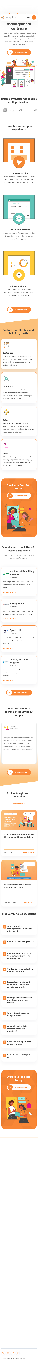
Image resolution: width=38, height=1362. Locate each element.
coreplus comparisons (9, 1198)
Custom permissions (8, 1335)
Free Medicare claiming (10, 1272)
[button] (34, 17)
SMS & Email (5, 1292)
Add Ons (4, 1339)
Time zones (5, 1311)
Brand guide (5, 1245)
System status (6, 1226)
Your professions (7, 1206)
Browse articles (19, 803)
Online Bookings (7, 1280)
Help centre (5, 1218)
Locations (4, 1307)
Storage (4, 1327)
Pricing (3, 1183)
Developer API (6, 1249)
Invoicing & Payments (9, 1323)
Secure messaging (8, 1331)
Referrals (4, 1300)
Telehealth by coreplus (9, 1268)
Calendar (4, 1288)
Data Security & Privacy (9, 1230)
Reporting (5, 1319)
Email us (4, 1187)
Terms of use (6, 1253)
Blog (3, 1214)
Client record (6, 1284)
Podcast (4, 1210)
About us (4, 1241)
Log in (28, 17)
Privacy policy (6, 1257)
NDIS (3, 1315)
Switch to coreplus (8, 1202)
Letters (4, 1303)
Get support (5, 1222)
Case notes (5, 1296)
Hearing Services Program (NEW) (13, 1276)
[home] (8, 17)
